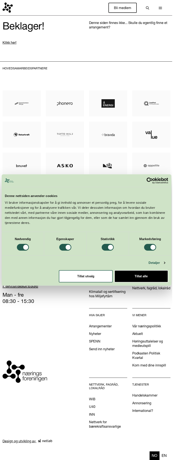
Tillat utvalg (85, 276)
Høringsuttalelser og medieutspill (147, 343)
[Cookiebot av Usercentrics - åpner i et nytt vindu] (149, 180)
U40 (92, 406)
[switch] (65, 247)
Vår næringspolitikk (146, 326)
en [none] (164, 455)
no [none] (154, 455)
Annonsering (141, 403)
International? (142, 410)
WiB (92, 399)
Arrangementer (100, 326)
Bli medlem (122, 8)
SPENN (94, 341)
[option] (164, 455)
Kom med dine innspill (149, 365)
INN (92, 414)
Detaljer (154, 262)
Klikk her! (9, 42)
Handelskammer (144, 395)
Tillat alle (141, 276)
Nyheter (95, 334)
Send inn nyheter (102, 349)
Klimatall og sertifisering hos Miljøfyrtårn (107, 293)
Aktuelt (137, 334)
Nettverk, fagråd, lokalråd (151, 288)
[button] (160, 8)
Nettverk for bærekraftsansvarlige (105, 424)
